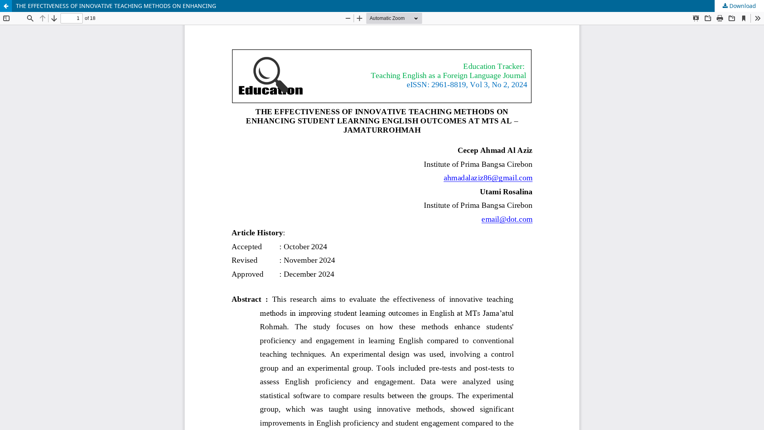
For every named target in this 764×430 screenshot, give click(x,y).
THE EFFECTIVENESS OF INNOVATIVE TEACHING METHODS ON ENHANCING (116, 6)
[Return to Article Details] (6, 6)
